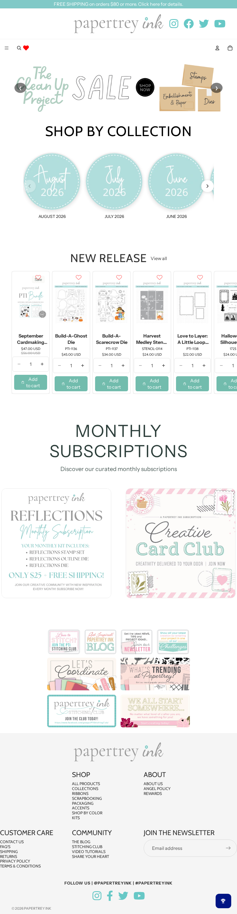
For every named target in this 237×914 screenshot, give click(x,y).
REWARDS (153, 793)
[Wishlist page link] (26, 48)
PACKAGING (82, 803)
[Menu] (6, 48)
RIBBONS (80, 793)
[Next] (207, 186)
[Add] (38, 322)
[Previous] (29, 186)
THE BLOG (81, 841)
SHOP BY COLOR (87, 812)
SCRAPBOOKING (87, 798)
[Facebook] (110, 896)
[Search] (19, 48)
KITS (76, 817)
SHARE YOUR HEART (90, 856)
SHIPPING (9, 851)
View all (159, 258)
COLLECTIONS (85, 788)
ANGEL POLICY (157, 788)
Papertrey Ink (37, 908)
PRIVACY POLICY (15, 861)
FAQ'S (5, 846)
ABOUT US (153, 783)
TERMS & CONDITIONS (20, 866)
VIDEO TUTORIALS (88, 851)
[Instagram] (96, 896)
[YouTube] (139, 896)
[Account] (217, 48)
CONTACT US (12, 841)
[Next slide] (219, 332)
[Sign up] (228, 848)
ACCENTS (80, 808)
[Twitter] (123, 896)
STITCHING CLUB (87, 846)
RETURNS (8, 856)
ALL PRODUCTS (86, 783)
